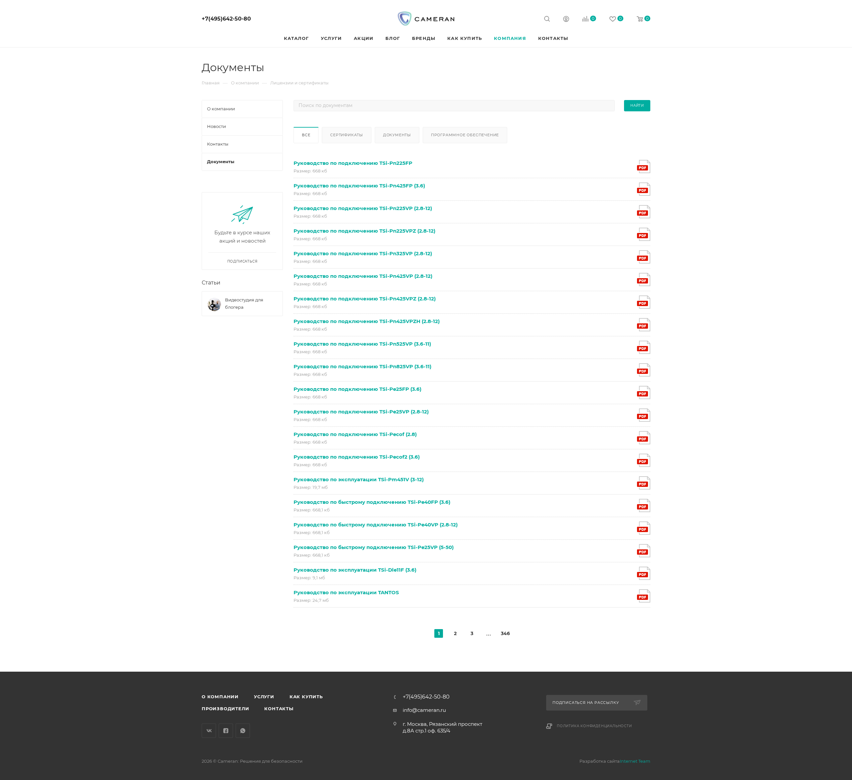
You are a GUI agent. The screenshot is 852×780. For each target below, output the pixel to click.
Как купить (306, 696)
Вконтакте (209, 731)
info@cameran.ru (424, 710)
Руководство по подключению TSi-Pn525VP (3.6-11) (362, 344)
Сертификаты (346, 135)
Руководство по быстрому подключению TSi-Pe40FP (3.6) (372, 502)
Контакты (278, 708)
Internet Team (635, 761)
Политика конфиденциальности (594, 726)
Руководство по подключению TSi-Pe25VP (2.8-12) (361, 411)
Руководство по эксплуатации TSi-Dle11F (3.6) (355, 570)
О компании (220, 696)
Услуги (264, 696)
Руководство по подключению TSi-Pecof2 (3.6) (357, 457)
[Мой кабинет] (566, 20)
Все (306, 135)
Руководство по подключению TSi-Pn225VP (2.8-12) (363, 208)
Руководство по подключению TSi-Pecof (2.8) (355, 434)
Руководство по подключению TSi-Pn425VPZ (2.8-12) (365, 298)
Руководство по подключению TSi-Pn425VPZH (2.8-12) (367, 321)
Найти (637, 105)
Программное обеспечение (465, 135)
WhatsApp (243, 731)
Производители (225, 708)
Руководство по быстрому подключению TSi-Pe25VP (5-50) (374, 547)
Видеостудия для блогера (244, 303)
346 (505, 633)
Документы (397, 135)
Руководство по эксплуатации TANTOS (346, 592)
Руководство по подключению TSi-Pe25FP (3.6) (357, 389)
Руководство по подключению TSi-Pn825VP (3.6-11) (362, 366)
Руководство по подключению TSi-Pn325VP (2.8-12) (363, 253)
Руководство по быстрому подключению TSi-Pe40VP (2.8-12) (376, 524)
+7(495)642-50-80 (226, 19)
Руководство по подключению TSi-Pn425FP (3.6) (359, 185)
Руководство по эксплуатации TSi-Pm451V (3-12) (359, 479)
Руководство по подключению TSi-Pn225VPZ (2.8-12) (364, 231)
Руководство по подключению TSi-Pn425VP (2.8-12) (363, 276)
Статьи (211, 282)
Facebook (226, 731)
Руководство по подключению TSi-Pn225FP (353, 163)
